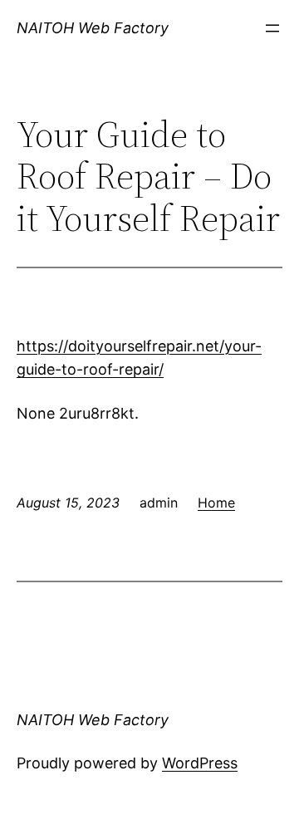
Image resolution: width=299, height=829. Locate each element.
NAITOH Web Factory (93, 28)
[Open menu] (272, 28)
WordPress (200, 763)
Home (216, 502)
